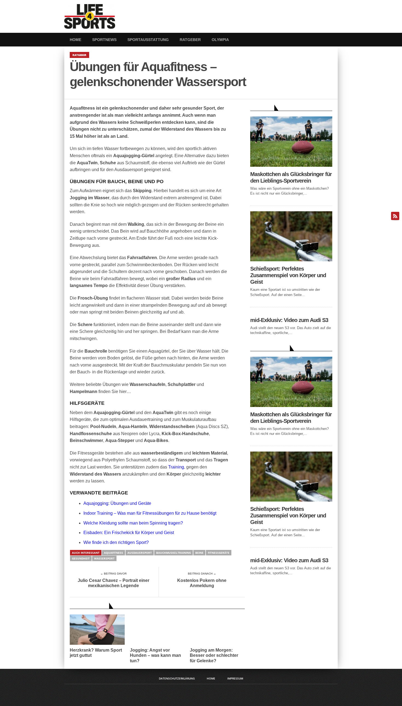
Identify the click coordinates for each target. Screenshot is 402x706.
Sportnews (104, 39)
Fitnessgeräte (218, 553)
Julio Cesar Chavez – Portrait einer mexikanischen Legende (113, 583)
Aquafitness (113, 553)
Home (75, 39)
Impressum (235, 678)
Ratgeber (190, 39)
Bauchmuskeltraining (173, 553)
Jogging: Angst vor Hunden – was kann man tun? (155, 655)
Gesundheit (81, 558)
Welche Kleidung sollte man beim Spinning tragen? (133, 523)
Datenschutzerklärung (177, 678)
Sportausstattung (148, 39)
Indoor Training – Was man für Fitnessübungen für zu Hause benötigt (149, 513)
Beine (199, 553)
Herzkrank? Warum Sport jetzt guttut (96, 653)
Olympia (220, 39)
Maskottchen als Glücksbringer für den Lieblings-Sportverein (291, 177)
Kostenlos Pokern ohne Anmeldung (201, 583)
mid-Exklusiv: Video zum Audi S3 (289, 320)
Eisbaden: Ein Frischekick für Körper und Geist (128, 532)
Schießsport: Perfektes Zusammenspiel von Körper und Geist (288, 275)
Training (176, 467)
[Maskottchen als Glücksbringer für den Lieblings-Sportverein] (291, 165)
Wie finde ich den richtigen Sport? (116, 542)
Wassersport (104, 558)
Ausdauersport (139, 553)
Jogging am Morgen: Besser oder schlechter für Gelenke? (214, 655)
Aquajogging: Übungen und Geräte (117, 503)
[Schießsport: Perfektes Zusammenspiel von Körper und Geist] (291, 259)
